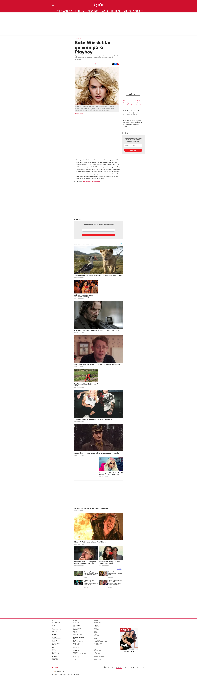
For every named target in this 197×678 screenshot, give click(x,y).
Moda (104, 11)
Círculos (93, 11)
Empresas (75, 652)
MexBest (55, 634)
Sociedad (96, 635)
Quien (137, 667)
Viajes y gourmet (134, 11)
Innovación (97, 658)
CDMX (95, 631)
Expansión (76, 650)
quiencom (144, 667)
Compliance (122, 673)
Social (95, 652)
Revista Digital (139, 5)
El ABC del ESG (97, 659)
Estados (96, 632)
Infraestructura (98, 643)
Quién (54, 621)
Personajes (55, 640)
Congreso (96, 629)
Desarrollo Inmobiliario (100, 641)
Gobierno (96, 626)
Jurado (54, 644)
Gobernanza (97, 653)
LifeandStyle (97, 622)
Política (96, 625)
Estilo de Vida (55, 643)
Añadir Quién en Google (100, 63)
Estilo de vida (55, 653)
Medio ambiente (98, 650)
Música (75, 632)
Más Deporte (76, 644)
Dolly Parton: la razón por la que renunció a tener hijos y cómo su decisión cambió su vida (132, 113)
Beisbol (75, 640)
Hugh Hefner (87, 181)
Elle (53, 648)
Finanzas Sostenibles (99, 656)
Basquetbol (76, 643)
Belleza (115, 11)
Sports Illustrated (78, 637)
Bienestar (54, 641)
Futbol (75, 638)
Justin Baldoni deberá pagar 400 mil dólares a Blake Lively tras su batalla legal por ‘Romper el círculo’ (132, 123)
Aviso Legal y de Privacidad (108, 673)
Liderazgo (55, 659)
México (95, 628)
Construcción (97, 640)
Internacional (77, 656)
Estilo (74, 626)
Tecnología (76, 658)
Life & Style (76, 625)
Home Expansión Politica (79, 653)
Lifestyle (75, 646)
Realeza (80, 11)
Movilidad (96, 655)
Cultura (54, 631)
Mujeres (54, 657)
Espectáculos (63, 11)
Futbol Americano (78, 641)
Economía (75, 655)
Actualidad (55, 658)
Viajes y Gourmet (56, 629)
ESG (74, 661)
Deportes (75, 629)
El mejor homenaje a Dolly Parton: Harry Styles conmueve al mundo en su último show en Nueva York (133, 103)
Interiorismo (97, 646)
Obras (74, 659)
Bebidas (54, 637)
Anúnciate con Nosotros (135, 673)
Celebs (54, 652)
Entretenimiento (77, 628)
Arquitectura (97, 644)
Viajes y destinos (56, 638)
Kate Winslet (97, 181)
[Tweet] (113, 64)
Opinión (75, 620)
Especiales (76, 622)
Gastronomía (55, 635)
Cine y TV (75, 631)
